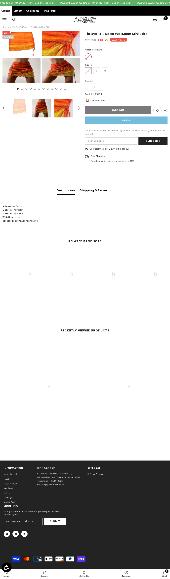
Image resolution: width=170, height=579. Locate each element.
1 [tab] (18, 89)
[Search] (14, 20)
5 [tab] (35, 89)
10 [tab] (56, 89)
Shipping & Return (94, 190)
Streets (18, 10)
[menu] (4, 20)
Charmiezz (32, 10)
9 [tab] (52, 89)
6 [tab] (39, 89)
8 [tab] (48, 89)
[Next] (79, 108)
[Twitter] (24, 534)
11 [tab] (61, 89)
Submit (55, 521)
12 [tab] (65, 89)
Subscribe (153, 141)
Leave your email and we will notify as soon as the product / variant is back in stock (125, 132)
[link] (22, 304)
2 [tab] (22, 89)
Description (66, 190)
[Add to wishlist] (157, 110)
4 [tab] (31, 89)
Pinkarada (49, 10)
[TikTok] (15, 534)
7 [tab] (43, 89)
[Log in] (155, 20)
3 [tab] (26, 89)
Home (5, 27)
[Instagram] (7, 534)
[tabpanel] (21, 57)
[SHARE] (165, 110)
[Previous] (3, 108)
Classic (5, 10)
